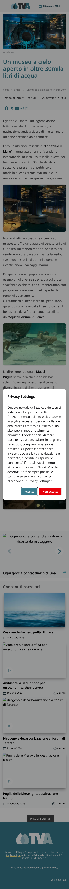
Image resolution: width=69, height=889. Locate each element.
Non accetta (50, 491)
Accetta (29, 491)
